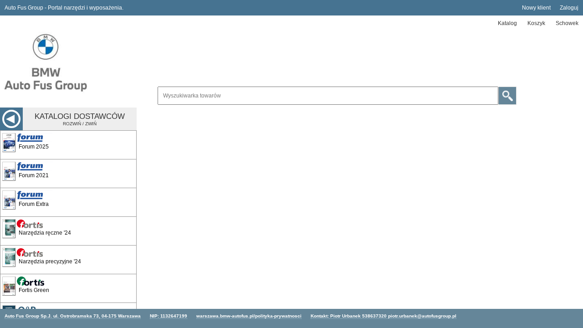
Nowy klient (536, 8)
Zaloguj (569, 8)
